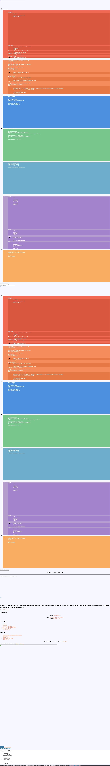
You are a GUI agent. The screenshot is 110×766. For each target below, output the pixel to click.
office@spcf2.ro (56, 618)
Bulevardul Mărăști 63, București (56, 617)
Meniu (2, 747)
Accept (70, 765)
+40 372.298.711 (57, 615)
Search (1, 285)
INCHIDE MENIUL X (4, 283)
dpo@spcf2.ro (64, 641)
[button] (5, 748)
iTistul (17, 643)
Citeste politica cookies (76, 765)
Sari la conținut (8, 747)
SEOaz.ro (22, 643)
